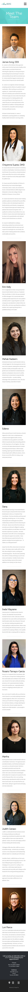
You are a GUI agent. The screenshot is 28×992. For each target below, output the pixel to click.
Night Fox (17, 987)
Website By (11, 987)
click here (8, 957)
